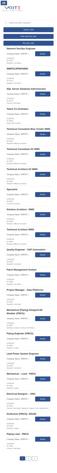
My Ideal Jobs (28, 43)
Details (43, 54)
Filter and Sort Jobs (28, 36)
